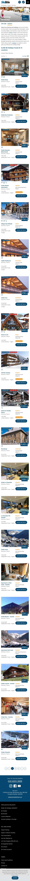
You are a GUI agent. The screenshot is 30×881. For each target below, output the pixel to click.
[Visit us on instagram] (10, 786)
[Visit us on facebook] (15, 786)
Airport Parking (5, 830)
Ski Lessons (4, 847)
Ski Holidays (4, 5)
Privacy (3, 863)
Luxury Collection (6, 816)
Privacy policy (15, 875)
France (9, 5)
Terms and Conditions (7, 860)
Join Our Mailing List (6, 838)
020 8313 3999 (15, 781)
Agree (15, 878)
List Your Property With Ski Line (9, 841)
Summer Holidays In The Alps (8, 819)
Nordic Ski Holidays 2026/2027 (9, 808)
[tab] (4, 23)
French (11, 32)
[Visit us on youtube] (19, 786)
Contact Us (4, 866)
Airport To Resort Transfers (8, 833)
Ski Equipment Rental (6, 844)
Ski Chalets (4, 811)
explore (14, 43)
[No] (28, 875)
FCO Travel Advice (6, 835)
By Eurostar (4, 814)
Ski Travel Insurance (6, 849)
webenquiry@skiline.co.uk (15, 797)
